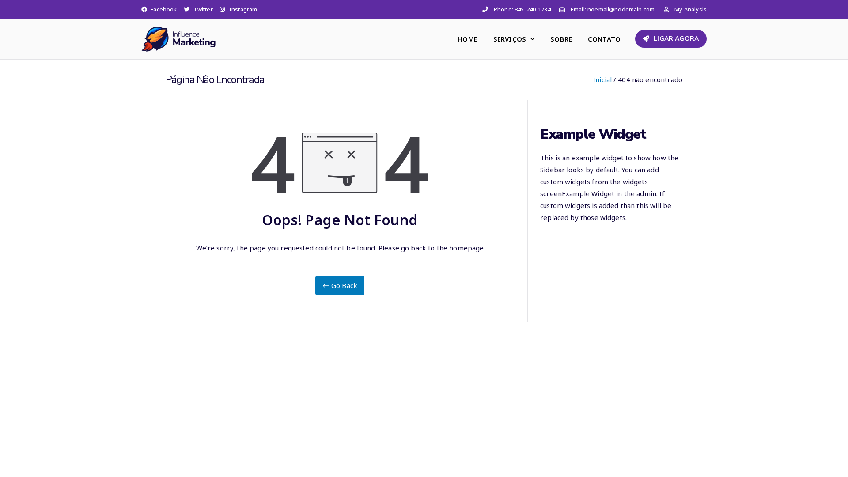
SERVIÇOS (509, 38)
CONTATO (604, 38)
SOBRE (561, 38)
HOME (467, 38)
